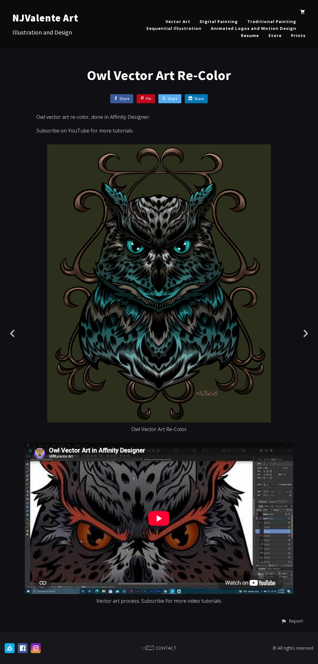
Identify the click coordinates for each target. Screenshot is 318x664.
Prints (298, 35)
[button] (292, 621)
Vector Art (178, 21)
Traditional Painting (271, 21)
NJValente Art (45, 18)
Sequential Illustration (174, 28)
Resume (250, 35)
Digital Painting (219, 21)
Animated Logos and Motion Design (253, 28)
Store (275, 35)
